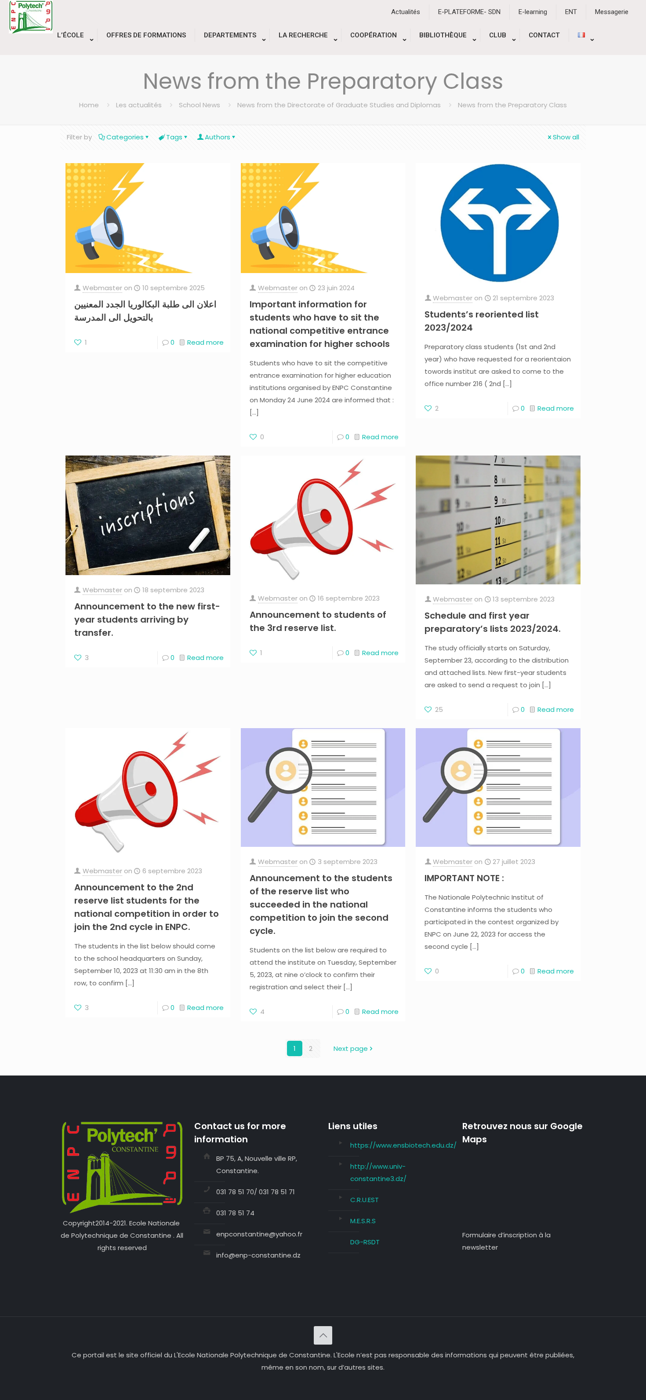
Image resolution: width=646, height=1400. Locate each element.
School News (199, 104)
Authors (217, 137)
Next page (351, 1048)
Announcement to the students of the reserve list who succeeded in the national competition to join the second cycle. (321, 904)
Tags (174, 137)
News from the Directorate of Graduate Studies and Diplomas (339, 104)
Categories (125, 137)
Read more (205, 342)
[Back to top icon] (323, 1335)
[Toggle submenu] (73, 50)
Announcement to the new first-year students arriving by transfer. (147, 619)
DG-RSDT (365, 1242)
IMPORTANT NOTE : (464, 878)
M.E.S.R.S (363, 1220)
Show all (566, 137)
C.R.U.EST (364, 1199)
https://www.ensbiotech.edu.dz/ (403, 1145)
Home (89, 104)
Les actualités (139, 104)
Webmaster (102, 287)
